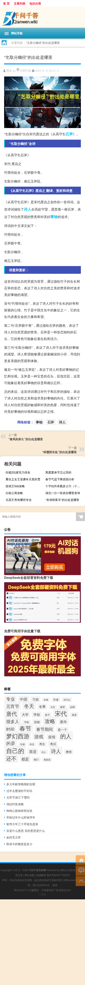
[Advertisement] (42, 942)
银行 (36, 759)
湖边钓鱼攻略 (15, 804)
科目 (32, 744)
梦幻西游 (17, 736)
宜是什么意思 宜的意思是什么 (25, 830)
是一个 (62, 729)
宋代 (61, 713)
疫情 (51, 736)
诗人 (27, 209)
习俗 (35, 699)
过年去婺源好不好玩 (19, 791)
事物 (54, 216)
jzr (14, 70)
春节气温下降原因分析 (59, 479)
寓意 (74, 714)
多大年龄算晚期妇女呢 (20, 784)
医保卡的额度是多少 (19, 844)
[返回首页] (80, 860)
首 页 (6, 3)
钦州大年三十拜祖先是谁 (22, 824)
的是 (10, 743)
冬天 (29, 705)
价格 (46, 699)
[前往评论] (80, 870)
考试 (53, 744)
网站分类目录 (68, 870)
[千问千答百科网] (42, 17)
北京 (53, 707)
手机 (26, 722)
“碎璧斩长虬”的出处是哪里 (59, 452)
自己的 (15, 750)
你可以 (67, 699)
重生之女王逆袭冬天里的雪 (23, 479)
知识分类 (35, 3)
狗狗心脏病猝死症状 (19, 811)
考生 (42, 744)
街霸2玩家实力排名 (18, 472)
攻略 (50, 721)
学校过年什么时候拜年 (20, 817)
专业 (10, 698)
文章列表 (19, 3)
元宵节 (12, 706)
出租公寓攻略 (14, 493)
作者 (56, 699)
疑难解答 (41, 875)
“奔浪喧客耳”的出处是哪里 (62, 500)
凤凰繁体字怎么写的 (58, 472)
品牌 (72, 707)
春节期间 (44, 729)
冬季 (42, 706)
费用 (69, 752)
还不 (11, 758)
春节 (25, 728)
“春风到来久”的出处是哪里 (25, 439)
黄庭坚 (47, 759)
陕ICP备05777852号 (58, 875)
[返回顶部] (80, 880)
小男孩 (42, 894)
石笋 (69, 134)
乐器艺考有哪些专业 (19, 500)
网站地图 (29, 875)
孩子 (47, 714)
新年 (63, 721)
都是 (25, 759)
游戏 (38, 736)
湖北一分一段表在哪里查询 (62, 493)
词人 (43, 752)
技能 (37, 722)
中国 (23, 699)
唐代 (11, 713)
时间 (10, 729)
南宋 (62, 707)
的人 (65, 736)
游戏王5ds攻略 (15, 486)
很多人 (12, 721)
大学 (25, 714)
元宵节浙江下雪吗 (18, 797)
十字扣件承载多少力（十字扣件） (64, 486)
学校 (36, 714)
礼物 (22, 744)
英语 (33, 751)
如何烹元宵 (13, 837)
